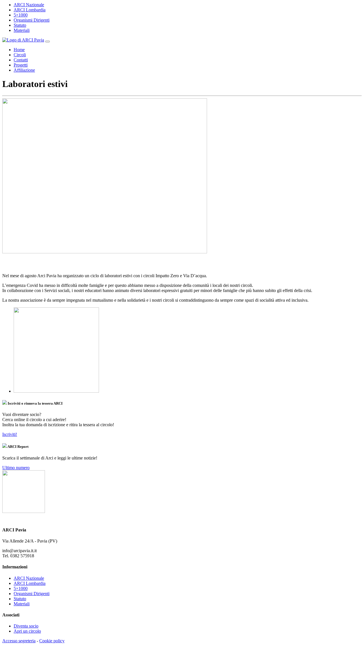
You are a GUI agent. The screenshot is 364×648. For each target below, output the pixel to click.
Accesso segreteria (19, 640)
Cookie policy (52, 640)
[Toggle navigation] (47, 41)
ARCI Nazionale (29, 4)
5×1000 (21, 15)
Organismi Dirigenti (31, 20)
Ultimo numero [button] (16, 467)
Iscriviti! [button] (9, 434)
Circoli (20, 54)
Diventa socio (26, 626)
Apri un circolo (27, 631)
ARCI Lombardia (30, 9)
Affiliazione (24, 70)
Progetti (21, 65)
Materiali (22, 30)
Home (19, 49)
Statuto (20, 25)
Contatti (21, 59)
